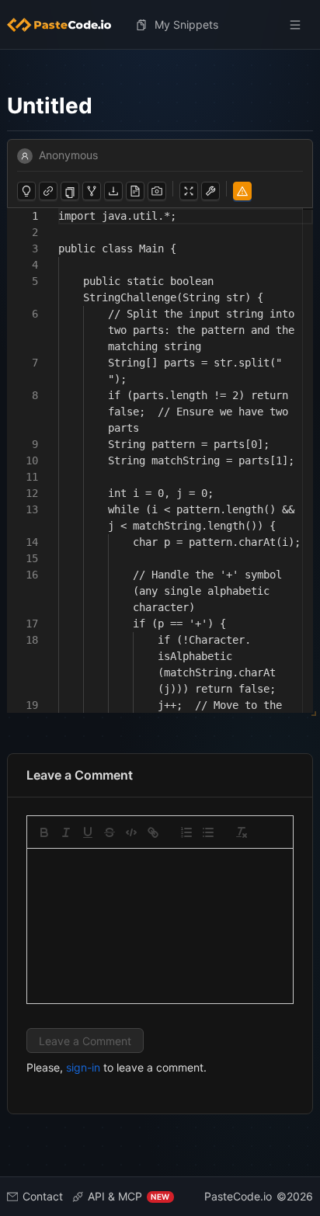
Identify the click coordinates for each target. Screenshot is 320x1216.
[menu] (160, 25)
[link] (153, 832)
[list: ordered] (186, 832)
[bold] (44, 832)
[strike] (109, 832)
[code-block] (131, 832)
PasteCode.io (238, 1196)
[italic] (66, 832)
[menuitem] (65, 25)
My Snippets (186, 24)
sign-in (83, 1067)
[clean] (241, 832)
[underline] (88, 832)
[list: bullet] (208, 832)
